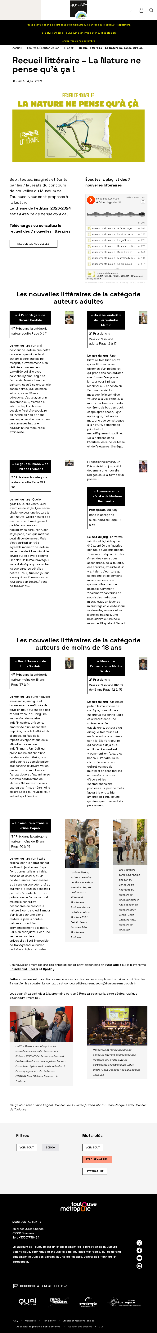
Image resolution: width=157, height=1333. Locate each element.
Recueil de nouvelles (33, 243)
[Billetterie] (132, 10)
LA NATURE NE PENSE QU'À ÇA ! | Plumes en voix (127, 283)
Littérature (95, 1171)
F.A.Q (15, 1321)
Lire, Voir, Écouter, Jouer (43, 48)
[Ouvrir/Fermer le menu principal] (20, 10)
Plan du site (49, 1321)
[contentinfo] (78, 1263)
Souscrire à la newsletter (42, 1286)
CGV (101, 1327)
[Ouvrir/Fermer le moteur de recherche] (151, 10)
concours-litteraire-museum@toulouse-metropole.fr (100, 983)
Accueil (17, 48)
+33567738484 (29, 1237)
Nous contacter (25, 1222)
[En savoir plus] (27, 1302)
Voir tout (27, 1147)
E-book (69, 48)
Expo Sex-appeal (97, 1159)
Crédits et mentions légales (78, 1321)
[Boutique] (141, 10)
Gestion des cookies (80, 1327)
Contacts (30, 1321)
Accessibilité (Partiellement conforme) (38, 1327)
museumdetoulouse (94, 283)
